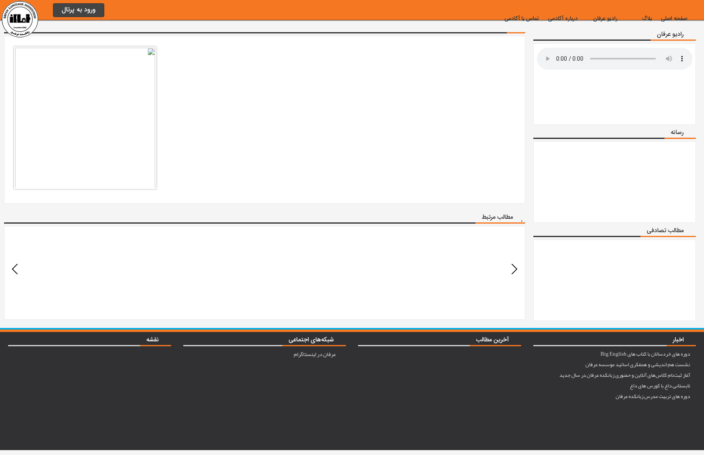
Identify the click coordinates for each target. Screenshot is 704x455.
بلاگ (647, 18)
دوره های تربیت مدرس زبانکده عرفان (653, 396)
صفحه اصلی (674, 18)
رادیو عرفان (605, 18)
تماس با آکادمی (521, 18)
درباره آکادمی (563, 18)
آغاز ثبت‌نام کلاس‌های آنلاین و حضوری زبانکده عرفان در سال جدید (625, 375)
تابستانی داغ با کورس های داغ (660, 385)
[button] (15, 269)
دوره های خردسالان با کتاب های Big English (646, 354)
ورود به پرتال (79, 9)
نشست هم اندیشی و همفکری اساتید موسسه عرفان (638, 364)
